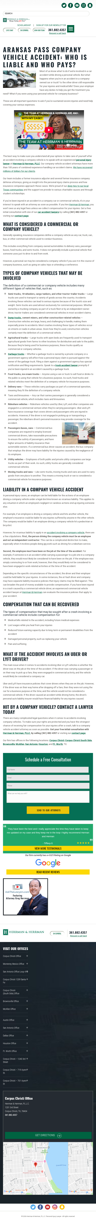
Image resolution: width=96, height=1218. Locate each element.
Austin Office (8, 1020)
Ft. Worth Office (10, 1051)
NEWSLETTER (51, 25)
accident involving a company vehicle (65, 532)
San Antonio (31, 744)
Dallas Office (8, 1035)
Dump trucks (14, 317)
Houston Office (9, 1043)
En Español (24, 30)
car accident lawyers (48, 212)
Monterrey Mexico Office (13, 964)
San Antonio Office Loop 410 (15, 971)
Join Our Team (39, 30)
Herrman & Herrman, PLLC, (17, 733)
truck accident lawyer (66, 365)
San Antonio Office (11, 1027)
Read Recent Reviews (48, 872)
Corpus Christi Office (12, 956)
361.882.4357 (57, 29)
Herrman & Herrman (79, 204)
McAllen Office (9, 1009)
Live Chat (9, 30)
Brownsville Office (11, 1001)
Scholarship (24, 25)
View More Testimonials (48, 848)
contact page (21, 215)
